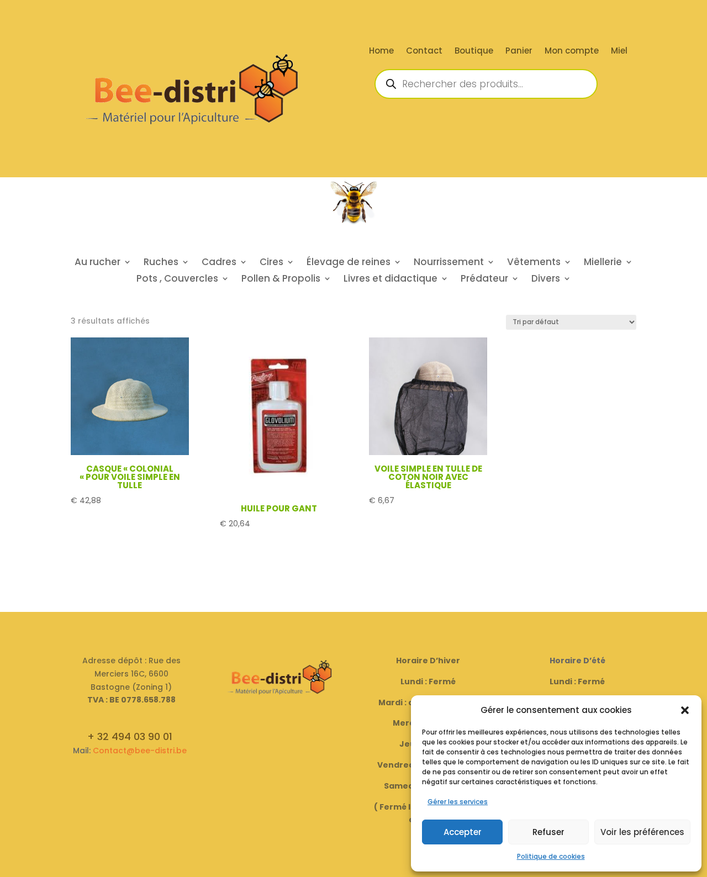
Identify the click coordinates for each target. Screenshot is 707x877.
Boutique (474, 51)
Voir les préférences (642, 832)
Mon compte (572, 51)
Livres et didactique (390, 279)
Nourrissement (449, 263)
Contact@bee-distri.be (140, 750)
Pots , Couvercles (177, 279)
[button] (684, 710)
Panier (518, 51)
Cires (271, 263)
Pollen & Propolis (280, 279)
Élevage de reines (349, 263)
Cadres (219, 263)
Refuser (548, 832)
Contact (424, 51)
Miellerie (603, 263)
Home (381, 51)
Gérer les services (458, 801)
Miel (619, 51)
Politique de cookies (551, 856)
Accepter (463, 832)
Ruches (161, 263)
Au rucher (97, 263)
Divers (545, 279)
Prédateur (484, 279)
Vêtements (534, 263)
